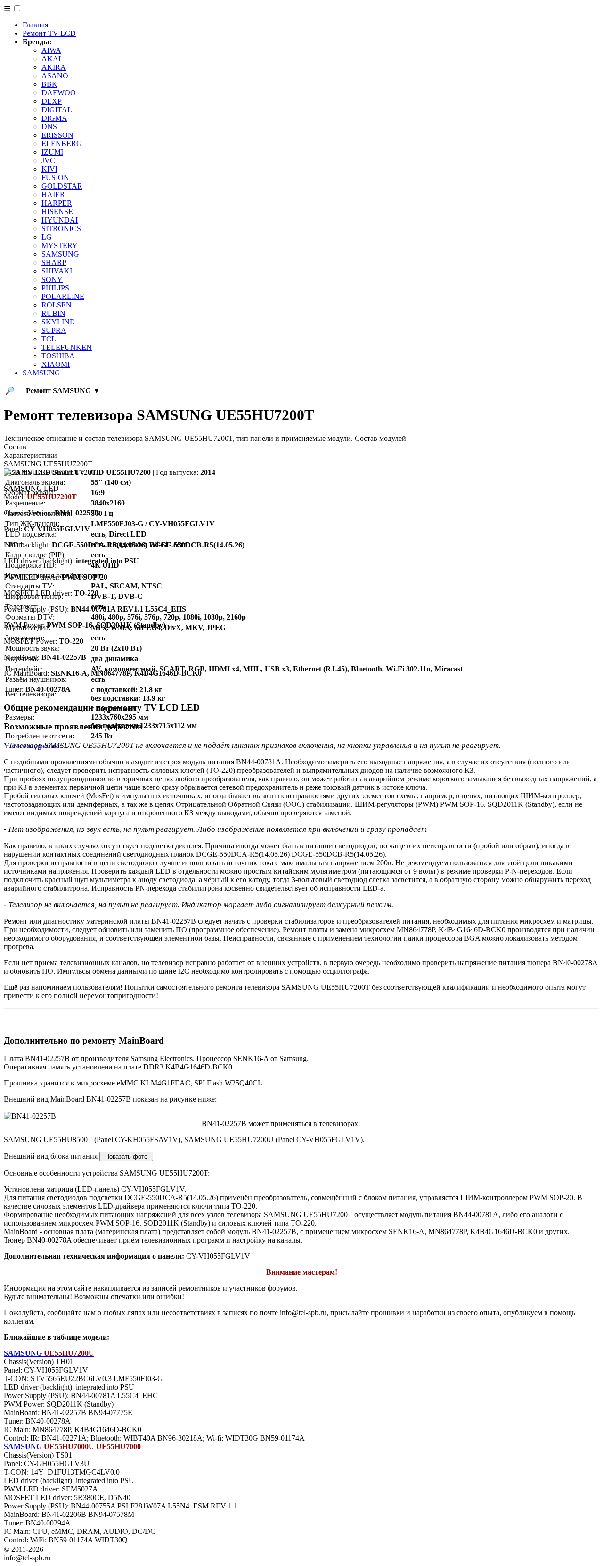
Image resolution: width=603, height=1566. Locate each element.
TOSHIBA (58, 356)
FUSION (55, 178)
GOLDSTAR (61, 186)
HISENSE (57, 211)
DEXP (51, 101)
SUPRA (53, 330)
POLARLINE (62, 296)
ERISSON (57, 135)
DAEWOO (58, 93)
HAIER (53, 195)
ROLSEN (56, 305)
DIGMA (54, 118)
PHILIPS (55, 288)
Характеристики (30, 455)
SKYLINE (57, 322)
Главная (35, 25)
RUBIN (53, 313)
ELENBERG (61, 144)
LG (46, 237)
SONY (52, 279)
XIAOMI (55, 364)
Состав (15, 447)
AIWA (51, 50)
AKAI (51, 59)
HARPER (56, 203)
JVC (48, 161)
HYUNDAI (59, 220)
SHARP (53, 262)
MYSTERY (59, 245)
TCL (48, 339)
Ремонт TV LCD (49, 33)
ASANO (54, 76)
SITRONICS (61, 228)
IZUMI (52, 152)
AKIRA (53, 67)
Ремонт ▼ (63, 391)
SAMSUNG (60, 254)
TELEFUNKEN (66, 347)
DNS (49, 127)
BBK (49, 84)
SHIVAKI (56, 271)
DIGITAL (56, 110)
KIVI (49, 169)
